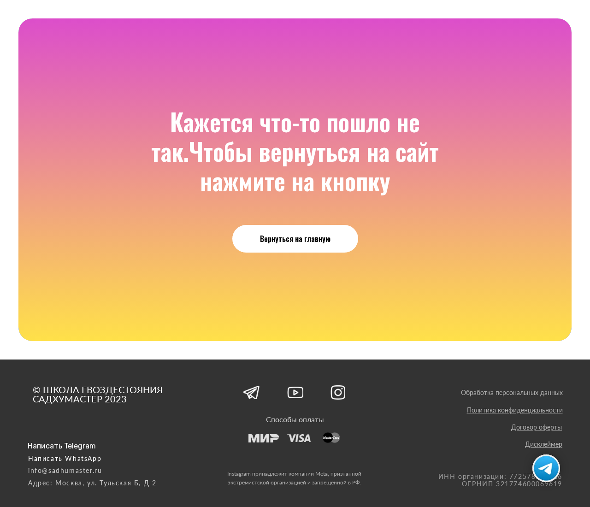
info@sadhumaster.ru (65, 470)
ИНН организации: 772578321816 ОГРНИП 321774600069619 (500, 480)
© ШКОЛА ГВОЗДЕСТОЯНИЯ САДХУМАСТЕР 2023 (98, 394)
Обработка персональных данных (512, 392)
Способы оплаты (295, 419)
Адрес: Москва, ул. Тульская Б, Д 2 (92, 483)
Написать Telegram (62, 446)
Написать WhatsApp (64, 458)
